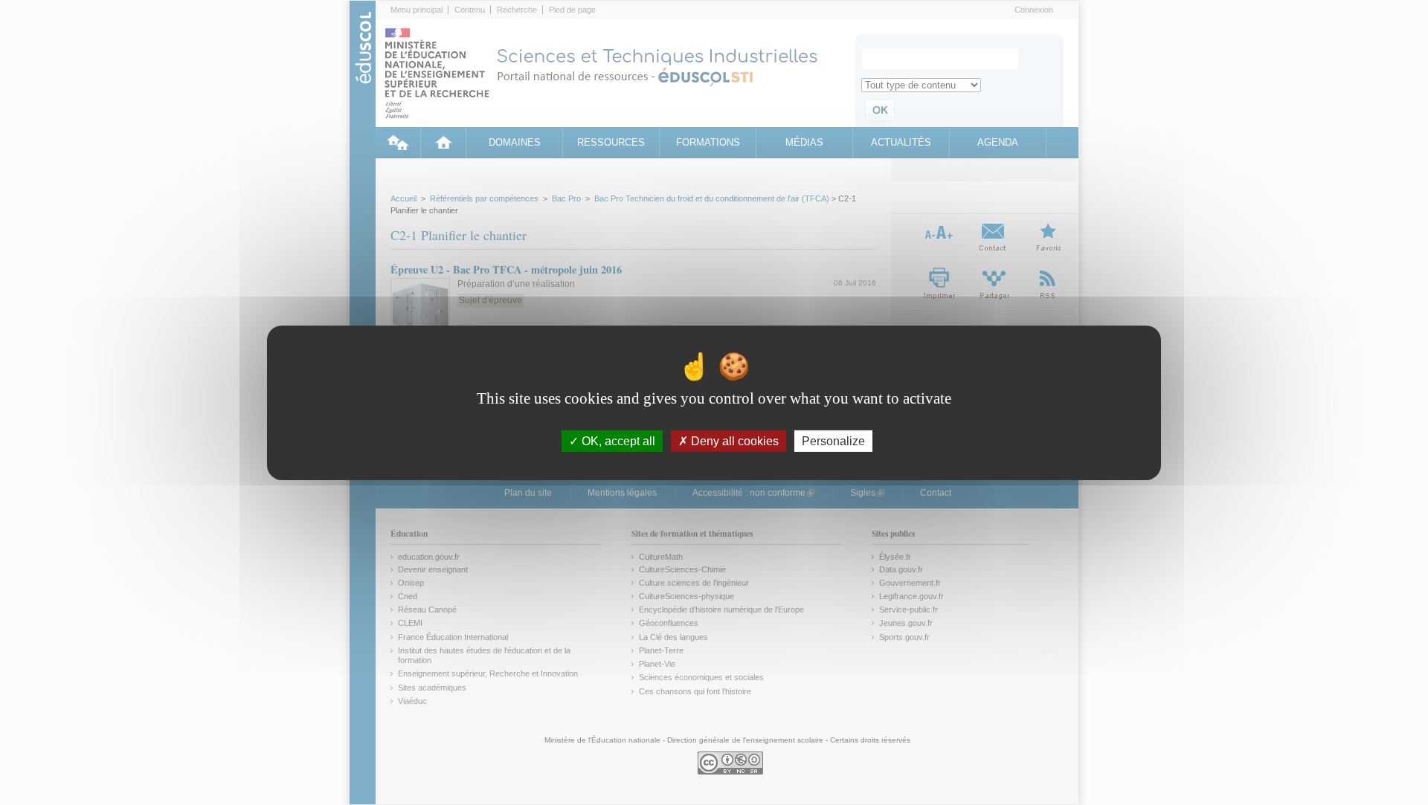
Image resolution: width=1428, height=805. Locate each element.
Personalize (833, 440)
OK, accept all (617, 440)
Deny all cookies (733, 440)
